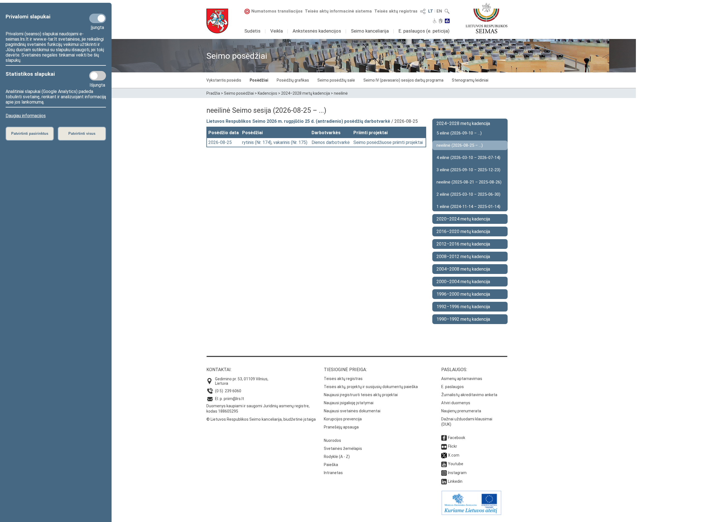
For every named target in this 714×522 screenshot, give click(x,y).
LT (430, 11)
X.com (453, 455)
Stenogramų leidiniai (470, 80)
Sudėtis (252, 31)
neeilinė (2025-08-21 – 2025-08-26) (468, 182)
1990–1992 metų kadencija (463, 319)
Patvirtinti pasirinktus (29, 133)
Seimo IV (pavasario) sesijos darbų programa (403, 80)
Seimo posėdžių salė (336, 80)
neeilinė (341, 93)
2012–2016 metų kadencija (463, 244)
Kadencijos (267, 93)
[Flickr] (444, 446)
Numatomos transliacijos (277, 11)
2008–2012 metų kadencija (463, 256)
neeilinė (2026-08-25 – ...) (459, 145)
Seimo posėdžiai (239, 93)
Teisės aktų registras (396, 11)
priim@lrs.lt (234, 398)
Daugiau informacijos (26, 115)
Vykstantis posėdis (223, 80)
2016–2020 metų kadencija (463, 231)
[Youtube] (444, 464)
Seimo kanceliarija (370, 31)
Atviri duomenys (455, 403)
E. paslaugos (452, 386)
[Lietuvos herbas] (217, 21)
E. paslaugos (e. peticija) (424, 31)
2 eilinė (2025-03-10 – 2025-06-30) (468, 194)
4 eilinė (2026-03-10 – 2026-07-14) (468, 157)
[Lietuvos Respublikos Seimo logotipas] (486, 18)
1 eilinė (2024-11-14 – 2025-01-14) (468, 206)
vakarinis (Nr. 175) (290, 142)
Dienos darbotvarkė (331, 142)
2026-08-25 (220, 142)
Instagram (457, 472)
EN (439, 11)
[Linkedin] (444, 481)
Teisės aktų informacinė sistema (338, 11)
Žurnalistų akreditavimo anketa (469, 395)
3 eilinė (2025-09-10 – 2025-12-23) (468, 169)
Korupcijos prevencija (343, 419)
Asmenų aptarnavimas (461, 378)
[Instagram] (444, 472)
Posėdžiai (259, 80)
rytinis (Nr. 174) (256, 142)
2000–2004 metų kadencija (463, 281)
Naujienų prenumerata (461, 411)
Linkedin (455, 481)
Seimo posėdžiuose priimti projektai (388, 142)
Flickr (452, 446)
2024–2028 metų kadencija (305, 93)
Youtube (455, 464)
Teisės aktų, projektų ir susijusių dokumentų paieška (371, 386)
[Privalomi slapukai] (97, 18)
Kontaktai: (218, 369)
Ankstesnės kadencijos (317, 31)
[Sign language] (440, 21)
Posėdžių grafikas (293, 80)
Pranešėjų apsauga (341, 427)
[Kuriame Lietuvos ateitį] (471, 513)
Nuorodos (332, 440)
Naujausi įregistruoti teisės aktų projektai (361, 395)
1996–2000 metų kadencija (463, 294)
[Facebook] (444, 437)
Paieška (331, 464)
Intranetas (333, 472)
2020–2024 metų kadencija (463, 219)
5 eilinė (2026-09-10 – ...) (459, 133)
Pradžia (213, 93)
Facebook (456, 437)
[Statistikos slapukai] (97, 75)
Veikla (276, 31)
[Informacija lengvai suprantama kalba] (447, 21)
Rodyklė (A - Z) (337, 456)
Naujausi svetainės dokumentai (352, 411)
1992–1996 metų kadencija (463, 306)
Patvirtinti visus (81, 133)
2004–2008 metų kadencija (463, 269)
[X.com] (444, 455)
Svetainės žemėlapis (343, 448)
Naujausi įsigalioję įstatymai (348, 403)
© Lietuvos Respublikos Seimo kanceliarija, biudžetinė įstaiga (261, 419)
